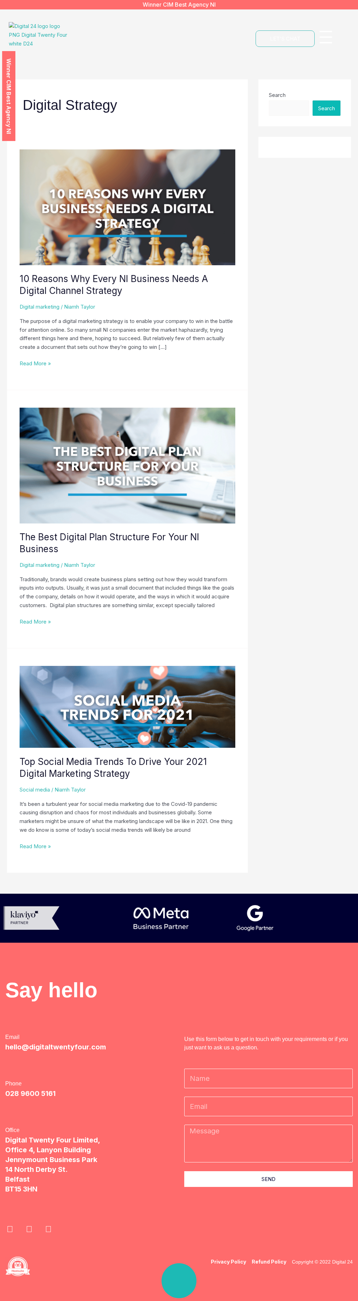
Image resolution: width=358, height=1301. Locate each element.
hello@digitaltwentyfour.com (55, 1047)
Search (277, 95)
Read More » (35, 363)
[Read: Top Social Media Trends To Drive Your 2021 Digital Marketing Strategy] (127, 706)
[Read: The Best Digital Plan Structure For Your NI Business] (127, 465)
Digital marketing (39, 306)
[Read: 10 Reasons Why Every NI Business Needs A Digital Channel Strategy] (127, 207)
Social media (35, 789)
